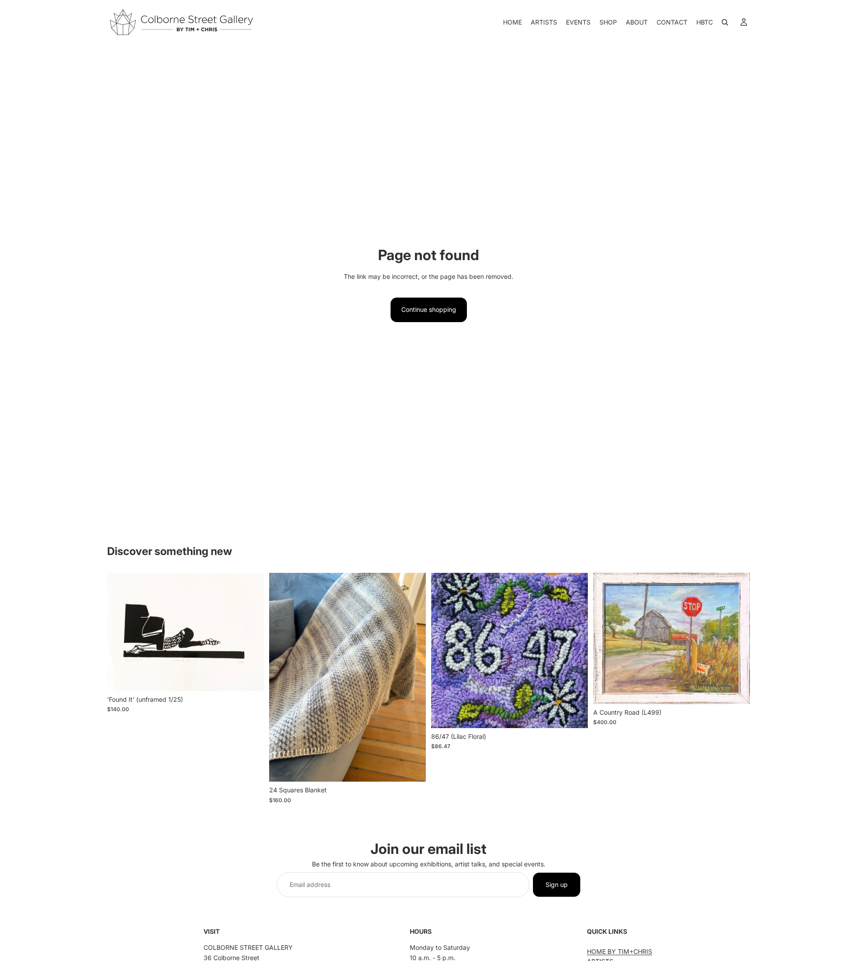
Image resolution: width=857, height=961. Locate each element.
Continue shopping (428, 309)
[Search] (725, 22)
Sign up (556, 884)
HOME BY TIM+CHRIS (619, 951)
